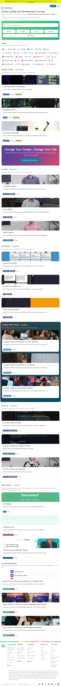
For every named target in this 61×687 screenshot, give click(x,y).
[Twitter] (39, 684)
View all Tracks (19, 69)
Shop (52, 654)
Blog (42, 650)
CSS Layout (30, 658)
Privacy (14, 684)
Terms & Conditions (6, 684)
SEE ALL (9, 665)
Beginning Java (21, 658)
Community (43, 652)
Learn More (24, 325)
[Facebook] (45, 684)
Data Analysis (10, 659)
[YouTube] (42, 684)
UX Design (9, 662)
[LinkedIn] (49, 684)
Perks (52, 652)
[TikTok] (55, 684)
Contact (43, 657)
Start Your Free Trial (29, 160)
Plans (52, 647)
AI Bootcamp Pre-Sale (10, 1)
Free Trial (53, 6)
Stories (42, 654)
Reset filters (30, 35)
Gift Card (43, 659)
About (42, 647)
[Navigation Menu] (58, 6)
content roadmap (47, 565)
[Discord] (58, 684)
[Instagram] (52, 684)
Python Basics (30, 655)
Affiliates (53, 650)
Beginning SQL (21, 655)
